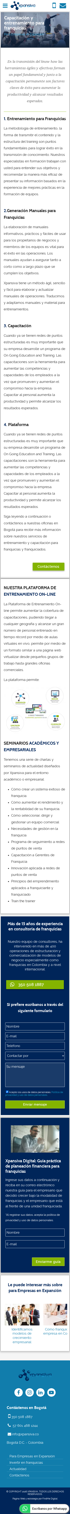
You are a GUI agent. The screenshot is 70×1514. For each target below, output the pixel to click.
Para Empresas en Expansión (24, 34)
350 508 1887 (21, 1417)
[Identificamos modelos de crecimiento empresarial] (22, 1314)
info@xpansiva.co (25, 1434)
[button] (35, 984)
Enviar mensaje (35, 1104)
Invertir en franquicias (26, 1462)
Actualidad (18, 1469)
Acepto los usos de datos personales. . (34, 1093)
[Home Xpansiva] (22, 5)
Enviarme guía (48, 1262)
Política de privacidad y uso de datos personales (34, 1093)
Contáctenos (48, 566)
